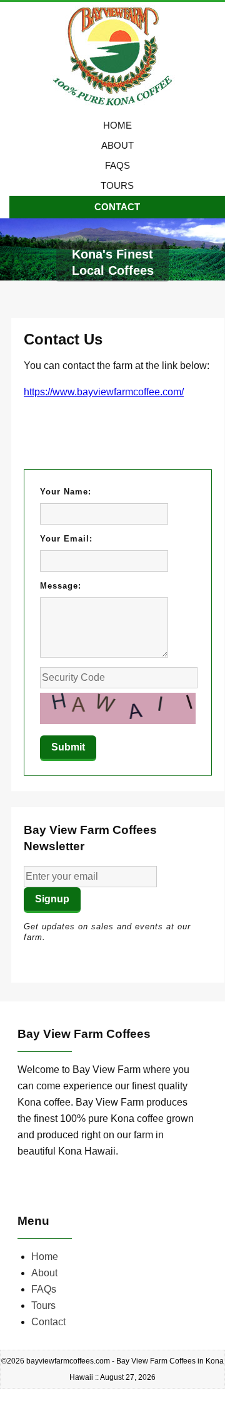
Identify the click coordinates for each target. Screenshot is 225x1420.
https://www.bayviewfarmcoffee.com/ (104, 392)
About (117, 145)
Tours (117, 185)
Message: (60, 585)
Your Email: (66, 538)
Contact (117, 206)
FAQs (117, 165)
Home (117, 125)
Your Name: (65, 491)
